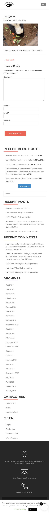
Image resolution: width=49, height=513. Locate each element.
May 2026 (10, 289)
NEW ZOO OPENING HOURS (18, 164)
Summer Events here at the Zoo (18, 155)
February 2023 (11, 342)
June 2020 (10, 369)
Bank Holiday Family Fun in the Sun (19, 160)
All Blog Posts (25, 186)
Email (6, 113)
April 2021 (10, 355)
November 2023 (12, 324)
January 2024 (11, 320)
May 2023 (10, 338)
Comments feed (12, 433)
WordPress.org (12, 438)
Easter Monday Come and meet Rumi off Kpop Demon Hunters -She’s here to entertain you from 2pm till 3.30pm (25, 171)
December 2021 (12, 346)
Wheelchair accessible (23, 268)
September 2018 (12, 373)
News (8, 408)
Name (6, 105)
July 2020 (9, 364)
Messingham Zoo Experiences (26, 263)
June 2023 (10, 333)
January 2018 (11, 391)
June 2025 (10, 302)
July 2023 (9, 329)
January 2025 (11, 307)
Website (6, 120)
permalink (38, 50)
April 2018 (10, 382)
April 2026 (10, 294)
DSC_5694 (8, 60)
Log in (8, 424)
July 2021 (9, 351)
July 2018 (9, 377)
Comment (7, 77)
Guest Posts (10, 403)
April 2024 (10, 316)
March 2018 (11, 386)
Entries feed (10, 429)
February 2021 (11, 360)
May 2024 (10, 311)
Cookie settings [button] (20, 509)
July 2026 (9, 285)
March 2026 (11, 298)
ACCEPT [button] (33, 509)
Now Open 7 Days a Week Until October (22, 178)
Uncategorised (12, 412)
